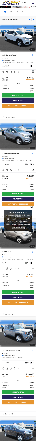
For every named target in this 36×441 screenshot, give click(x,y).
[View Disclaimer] (18, 72)
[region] (18, 88)
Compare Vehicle (10, 117)
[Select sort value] (33, 19)
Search (28, 12)
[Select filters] (30, 19)
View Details (18, 100)
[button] (34, 38)
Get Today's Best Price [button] (18, 105)
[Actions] (32, 55)
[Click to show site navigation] (33, 3)
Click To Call (18, 95)
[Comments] (33, 72)
